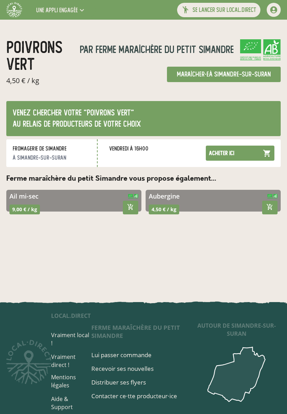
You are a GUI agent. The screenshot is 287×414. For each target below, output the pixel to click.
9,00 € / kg (24, 209)
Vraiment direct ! (63, 361)
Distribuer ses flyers (118, 382)
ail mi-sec (23, 196)
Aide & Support (62, 403)
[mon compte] (274, 10)
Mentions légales (63, 381)
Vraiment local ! (70, 339)
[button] (61, 10)
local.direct (71, 316)
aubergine (164, 196)
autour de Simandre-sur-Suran (236, 330)
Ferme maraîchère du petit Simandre (163, 49)
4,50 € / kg (164, 209)
